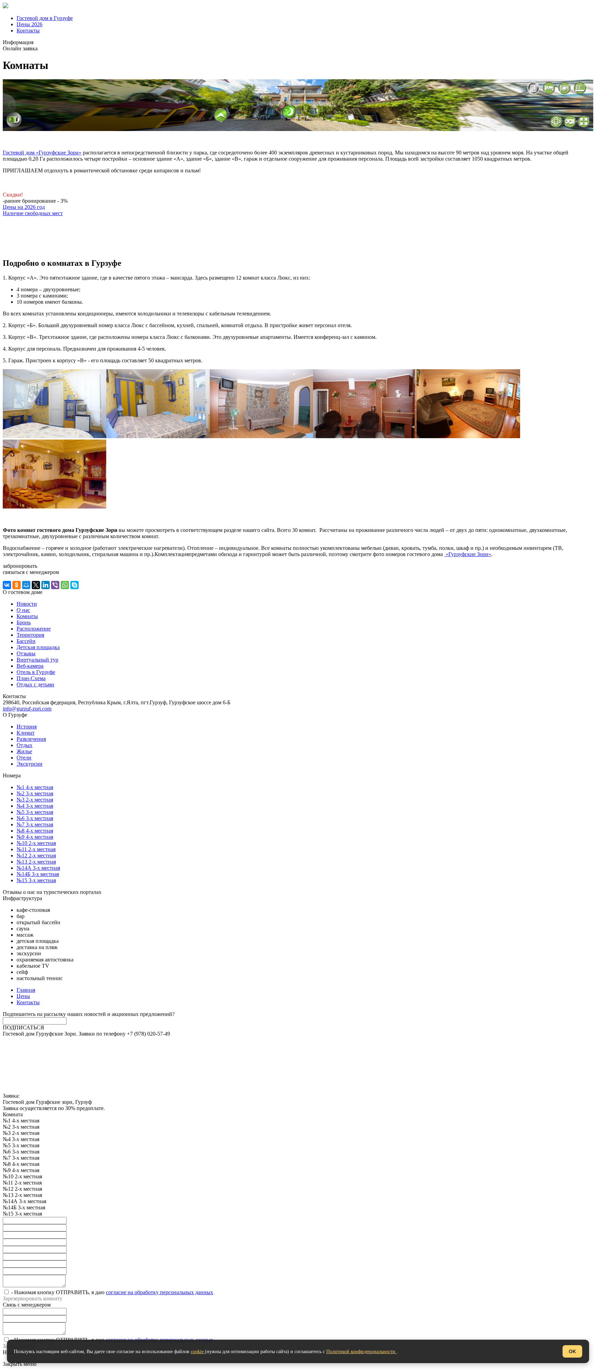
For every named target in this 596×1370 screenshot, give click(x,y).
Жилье (24, 751)
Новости (27, 604)
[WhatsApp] (65, 585)
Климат (25, 733)
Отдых (24, 745)
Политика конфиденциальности (40, 1046)
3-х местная (35, 793)
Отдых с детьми (35, 684)
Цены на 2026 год (24, 207)
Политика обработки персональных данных (55, 1052)
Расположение (34, 629)
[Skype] (74, 585)
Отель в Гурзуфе (36, 672)
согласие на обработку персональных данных (159, 1292)
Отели (24, 757)
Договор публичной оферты (36, 1071)
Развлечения (31, 739)
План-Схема (31, 678)
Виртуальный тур (37, 660)
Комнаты (27, 616)
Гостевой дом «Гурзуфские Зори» (42, 152)
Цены (23, 996)
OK (572, 1351)
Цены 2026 (29, 24)
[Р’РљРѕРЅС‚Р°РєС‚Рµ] (7, 585)
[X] (36, 585)
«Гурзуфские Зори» (467, 554)
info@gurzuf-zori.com (27, 709)
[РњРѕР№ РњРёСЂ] (26, 585)
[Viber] (55, 585)
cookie (198, 1351)
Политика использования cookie (41, 1058)
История (27, 726)
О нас (23, 610)
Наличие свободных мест (33, 213)
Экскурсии (29, 764)
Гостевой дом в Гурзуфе (45, 18)
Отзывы (26, 653)
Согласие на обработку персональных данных (57, 1065)
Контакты (28, 30)
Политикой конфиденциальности (361, 1351)
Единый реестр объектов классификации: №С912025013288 (74, 1040)
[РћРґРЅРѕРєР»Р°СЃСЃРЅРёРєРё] (16, 585)
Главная (26, 990)
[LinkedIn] (45, 585)
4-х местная (35, 787)
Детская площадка (38, 647)
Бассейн (26, 641)
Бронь (24, 622)
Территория (30, 635)
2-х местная (35, 800)
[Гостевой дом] (5, 6)
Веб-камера (30, 666)
